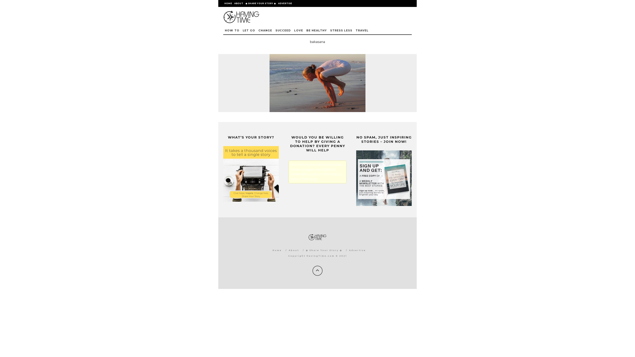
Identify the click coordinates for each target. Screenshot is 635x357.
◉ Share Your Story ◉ (261, 3)
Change (265, 30)
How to (232, 30)
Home (228, 3)
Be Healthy (316, 30)
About (238, 3)
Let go (249, 30)
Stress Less (341, 30)
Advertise (285, 3)
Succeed (283, 30)
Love (298, 30)
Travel (362, 30)
